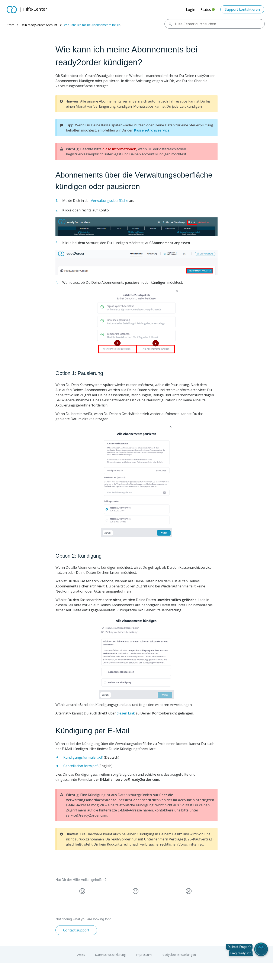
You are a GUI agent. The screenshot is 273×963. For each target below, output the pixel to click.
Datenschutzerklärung (111, 955)
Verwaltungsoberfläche (109, 200)
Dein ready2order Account (38, 25)
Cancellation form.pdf (80, 765)
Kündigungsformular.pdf (83, 757)
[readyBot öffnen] (261, 949)
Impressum (144, 955)
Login (190, 9)
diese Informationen (119, 149)
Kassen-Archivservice (152, 130)
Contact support (76, 930)
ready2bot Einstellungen (179, 955)
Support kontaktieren (242, 9)
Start (10, 25)
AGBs (81, 955)
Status (208, 10)
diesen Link (126, 713)
